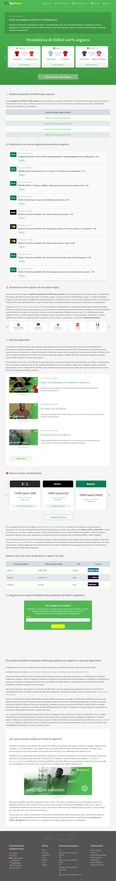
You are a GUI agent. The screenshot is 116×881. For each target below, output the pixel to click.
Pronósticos (63, 3)
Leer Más (20, 458)
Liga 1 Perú (15, 868)
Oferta (21, 160)
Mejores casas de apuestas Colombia (58, 123)
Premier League (17, 858)
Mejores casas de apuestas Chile (58, 134)
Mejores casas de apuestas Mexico (68, 854)
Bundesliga (15, 860)
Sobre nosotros (96, 850)
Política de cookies (97, 865)
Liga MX (14, 853)
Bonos (96, 3)
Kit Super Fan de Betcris (53, 408)
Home (48, 3)
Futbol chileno (17, 865)
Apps (108, 3)
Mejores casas (81, 3)
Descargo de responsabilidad (96, 861)
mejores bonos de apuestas (54, 527)
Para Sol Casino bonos (25, 506)
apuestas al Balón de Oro (78, 672)
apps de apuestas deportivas (21, 542)
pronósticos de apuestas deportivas (28, 307)
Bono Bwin (46, 855)
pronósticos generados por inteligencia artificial (48, 672)
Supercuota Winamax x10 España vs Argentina (65, 382)
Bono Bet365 (44, 858)
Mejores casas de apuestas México (58, 129)
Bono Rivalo (44, 863)
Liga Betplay (16, 863)
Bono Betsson (45, 851)
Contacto (94, 853)
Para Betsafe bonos (58, 506)
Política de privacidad (98, 855)
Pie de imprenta (96, 857)
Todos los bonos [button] (58, 517)
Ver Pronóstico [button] (24, 65)
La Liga (14, 855)
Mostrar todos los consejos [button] (58, 76)
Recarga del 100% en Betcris (56, 435)
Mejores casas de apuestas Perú (58, 118)
